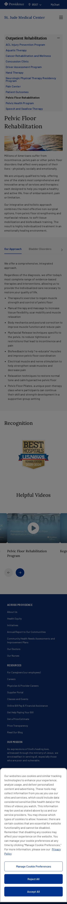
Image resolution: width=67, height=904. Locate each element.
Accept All (33, 891)
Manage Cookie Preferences (33, 866)
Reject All (33, 879)
